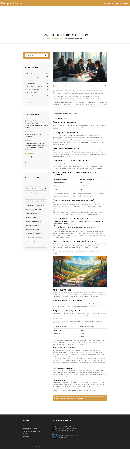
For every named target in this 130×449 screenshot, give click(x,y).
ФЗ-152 (25, 433)
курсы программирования (33, 229)
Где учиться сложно (122, 3)
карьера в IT (42, 189)
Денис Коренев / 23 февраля (63, 86)
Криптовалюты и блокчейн (34, 86)
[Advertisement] (65, 17)
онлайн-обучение (40, 205)
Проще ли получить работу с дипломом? (65, 113)
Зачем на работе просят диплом (34, 165)
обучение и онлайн (57, 38)
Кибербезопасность (33, 99)
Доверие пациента (107, 3)
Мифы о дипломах (59, 116)
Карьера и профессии (33, 89)
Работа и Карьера (32, 96)
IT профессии (38, 233)
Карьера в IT (30, 80)
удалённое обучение (31, 213)
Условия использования (30, 428)
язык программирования (32, 221)
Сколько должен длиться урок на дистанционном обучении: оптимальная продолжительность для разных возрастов (36, 146)
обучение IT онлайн (32, 92)
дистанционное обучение (34, 77)
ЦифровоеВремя (12, 3)
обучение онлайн (41, 201)
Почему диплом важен (60, 111)
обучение (29, 102)
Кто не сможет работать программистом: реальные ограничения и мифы (36, 125)
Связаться (26, 436)
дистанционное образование (34, 237)
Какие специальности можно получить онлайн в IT (36, 157)
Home (48, 38)
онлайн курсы (30, 205)
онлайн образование (31, 225)
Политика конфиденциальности (32, 431)
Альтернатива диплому (60, 118)
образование (29, 241)
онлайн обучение (30, 193)
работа (75, 398)
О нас (24, 426)
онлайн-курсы (30, 201)
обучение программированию (34, 209)
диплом (70, 398)
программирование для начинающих (36, 246)
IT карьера (29, 233)
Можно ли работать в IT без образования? (33, 135)
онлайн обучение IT (31, 197)
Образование (31, 83)
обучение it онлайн (32, 73)
